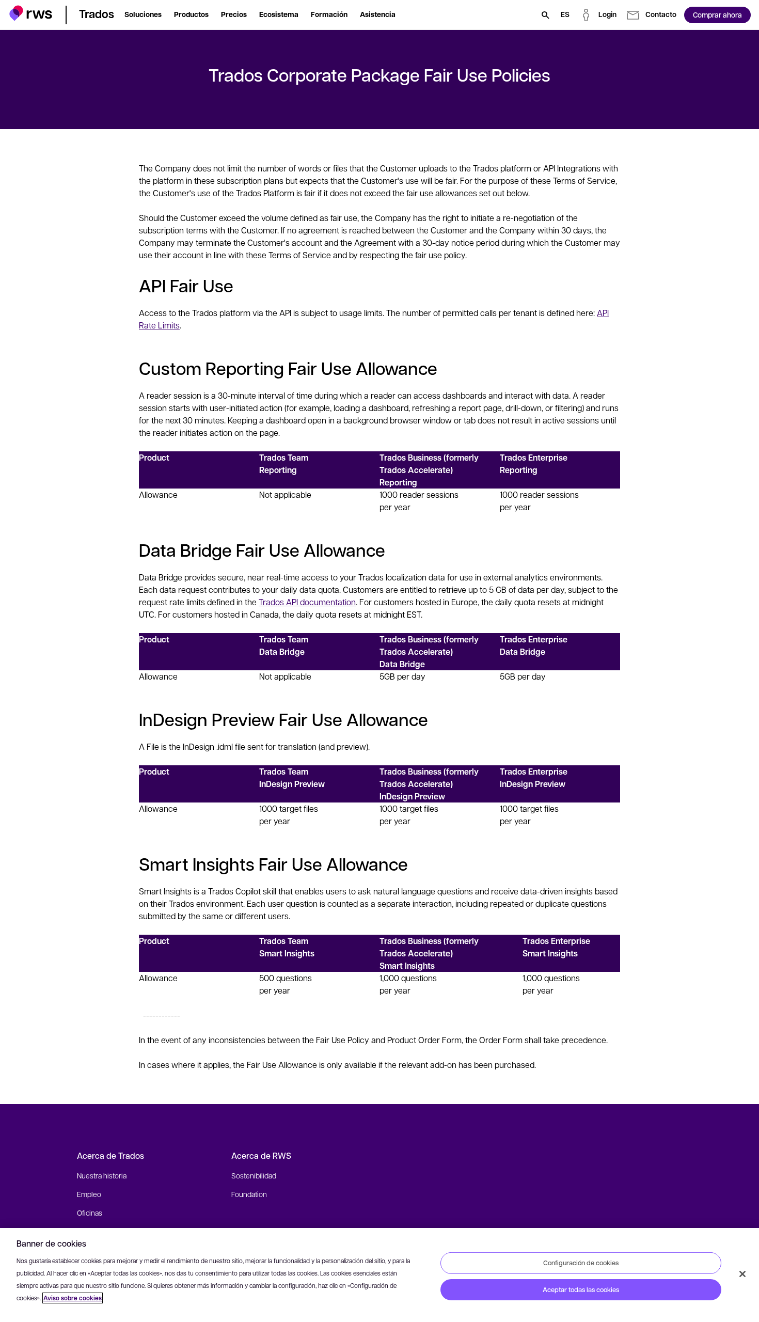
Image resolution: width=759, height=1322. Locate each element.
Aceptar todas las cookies (581, 1289)
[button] (30, 13)
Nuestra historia (101, 1175)
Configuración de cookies (581, 1262)
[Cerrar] (742, 1274)
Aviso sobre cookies (72, 1298)
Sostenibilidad (253, 1175)
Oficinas (89, 1212)
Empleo (89, 1194)
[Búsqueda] (545, 15)
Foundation (249, 1194)
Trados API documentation (307, 601)
